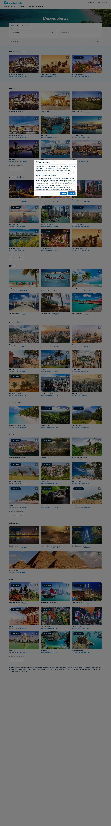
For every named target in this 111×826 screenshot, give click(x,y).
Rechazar (63, 193)
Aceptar (72, 193)
